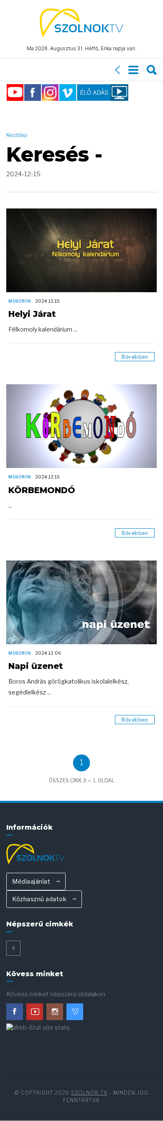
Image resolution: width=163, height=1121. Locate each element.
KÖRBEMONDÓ (41, 490)
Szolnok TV (89, 1093)
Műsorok (19, 300)
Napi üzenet (35, 666)
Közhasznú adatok (40, 898)
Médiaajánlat (32, 881)
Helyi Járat (32, 314)
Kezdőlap (17, 135)
